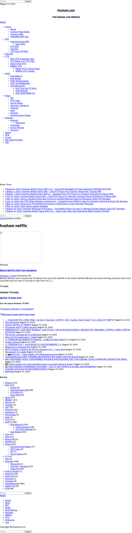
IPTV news (15, 100)
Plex (7, 459)
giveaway (9, 412)
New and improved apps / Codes (21, 337)
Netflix (8, 442)
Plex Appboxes (12, 322)
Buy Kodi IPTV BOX (14, 140)
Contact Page (16, 34)
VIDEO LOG (10, 486)
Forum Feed (29, 314)
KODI (7, 73)
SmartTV (14, 130)
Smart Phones (17, 127)
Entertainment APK (19, 41)
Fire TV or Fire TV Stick (25, 88)
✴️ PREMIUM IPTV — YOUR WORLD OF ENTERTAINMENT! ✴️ (33, 344)
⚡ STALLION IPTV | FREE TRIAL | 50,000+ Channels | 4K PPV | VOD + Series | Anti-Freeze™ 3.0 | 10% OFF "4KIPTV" (59, 320)
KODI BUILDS (21, 91)
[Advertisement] (66, 164)
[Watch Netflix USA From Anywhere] (21, 262)
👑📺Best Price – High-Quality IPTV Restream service (31, 354)
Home (8, 27)
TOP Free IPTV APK (19, 51)
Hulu (12, 110)
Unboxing (14, 125)
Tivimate (14, 108)
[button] (3, 22)
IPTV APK (14, 46)
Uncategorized (12, 483)
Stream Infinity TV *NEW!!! (18, 325)
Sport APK (20, 44)
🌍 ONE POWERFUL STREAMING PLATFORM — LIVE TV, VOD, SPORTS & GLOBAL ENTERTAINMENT (50, 366)
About (13, 29)
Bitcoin (8, 402)
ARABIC (8, 400)
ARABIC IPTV (16, 66)
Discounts (20, 123)
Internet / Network (19, 105)
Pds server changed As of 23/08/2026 (23, 334)
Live (7, 434)
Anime (13, 387)
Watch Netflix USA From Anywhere (18, 270)
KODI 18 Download (19, 81)
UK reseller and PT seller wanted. (21, 327)
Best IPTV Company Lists (22, 59)
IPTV (7, 56)
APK (7, 39)
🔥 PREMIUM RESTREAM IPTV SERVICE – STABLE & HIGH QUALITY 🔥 (37, 339)
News (8, 96)
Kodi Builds (15, 78)
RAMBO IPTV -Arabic (25, 71)
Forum (8, 137)
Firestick (14, 49)
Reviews (9, 118)
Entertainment (22, 427)
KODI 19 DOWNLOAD (20, 83)
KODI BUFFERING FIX (25, 93)
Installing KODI (17, 86)
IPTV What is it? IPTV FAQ (22, 61)
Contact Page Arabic (20, 32)
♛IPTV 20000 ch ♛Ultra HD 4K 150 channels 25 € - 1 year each (35, 349)
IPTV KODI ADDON (24, 429)
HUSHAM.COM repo (19, 36)
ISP (11, 98)
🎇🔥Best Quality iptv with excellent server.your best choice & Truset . (39, 364)
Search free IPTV (18, 64)
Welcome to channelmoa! (18, 347)
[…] (50, 281)
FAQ (7, 142)
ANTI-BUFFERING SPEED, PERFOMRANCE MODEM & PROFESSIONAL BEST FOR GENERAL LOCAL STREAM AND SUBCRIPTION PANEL (66, 359)
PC (6, 456)
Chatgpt (9, 405)
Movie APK (10, 439)
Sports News (16, 103)
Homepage (10, 415)
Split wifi (9, 476)
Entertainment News (20, 115)
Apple (8, 132)
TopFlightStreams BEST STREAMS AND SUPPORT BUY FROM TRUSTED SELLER (41, 357)
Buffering (9, 371)
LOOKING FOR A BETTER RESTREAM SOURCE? (26, 369)
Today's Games (12, 342)
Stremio (14, 113)
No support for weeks (15, 352)
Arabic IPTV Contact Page (27, 68)
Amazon (14, 120)
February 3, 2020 (8, 276)
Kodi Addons (16, 76)
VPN (7, 135)
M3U (7, 437)
